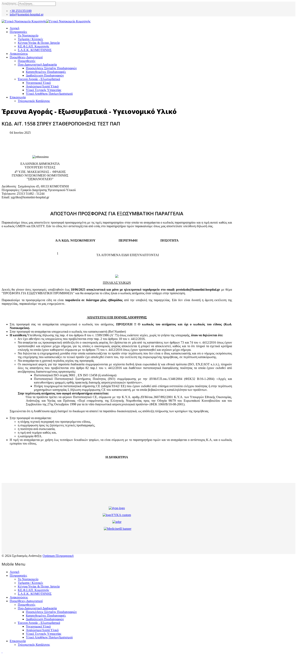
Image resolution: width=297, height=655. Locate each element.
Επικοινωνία (18, 97)
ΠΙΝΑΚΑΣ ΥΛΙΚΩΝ (117, 282)
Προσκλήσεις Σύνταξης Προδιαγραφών (51, 68)
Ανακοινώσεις (19, 53)
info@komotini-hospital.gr (26, 14)
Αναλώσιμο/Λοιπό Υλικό (42, 86)
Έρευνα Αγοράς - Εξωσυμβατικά (39, 79)
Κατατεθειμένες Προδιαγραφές (46, 72)
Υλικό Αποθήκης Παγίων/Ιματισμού (49, 93)
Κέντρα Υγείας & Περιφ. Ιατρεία (39, 42)
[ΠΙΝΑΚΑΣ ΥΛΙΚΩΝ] (117, 276)
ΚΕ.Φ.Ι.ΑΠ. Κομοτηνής (33, 46)
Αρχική (14, 28)
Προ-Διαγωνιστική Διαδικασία (37, 64)
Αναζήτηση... (10, 3)
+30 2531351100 (21, 11)
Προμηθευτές (26, 61)
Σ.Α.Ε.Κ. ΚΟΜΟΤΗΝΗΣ (35, 50)
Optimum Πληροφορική (58, 555)
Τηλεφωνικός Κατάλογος (34, 101)
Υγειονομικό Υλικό (38, 82)
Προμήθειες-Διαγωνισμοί (26, 57)
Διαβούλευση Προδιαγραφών (45, 75)
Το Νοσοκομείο (28, 35)
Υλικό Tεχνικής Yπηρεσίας (43, 90)
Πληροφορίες (18, 32)
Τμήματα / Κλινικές (30, 39)
